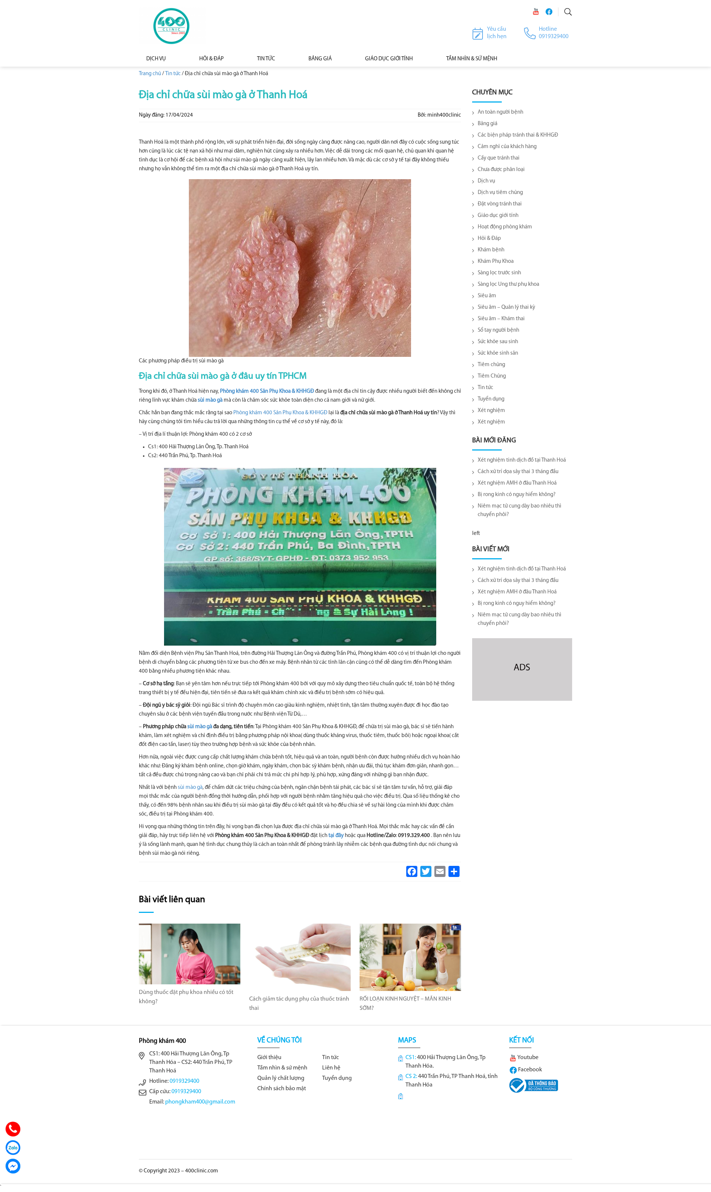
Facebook (529, 1070)
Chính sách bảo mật (281, 1089)
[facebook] (549, 11)
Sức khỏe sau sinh (498, 342)
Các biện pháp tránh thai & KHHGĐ (518, 135)
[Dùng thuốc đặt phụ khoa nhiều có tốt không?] (189, 954)
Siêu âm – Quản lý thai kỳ (506, 307)
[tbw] (533, 1085)
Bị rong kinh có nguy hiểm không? (516, 495)
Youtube (527, 1058)
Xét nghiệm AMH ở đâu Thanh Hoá (517, 483)
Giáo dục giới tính (389, 59)
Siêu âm (487, 296)
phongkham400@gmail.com (200, 1102)
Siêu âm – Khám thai (501, 319)
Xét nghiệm (491, 410)
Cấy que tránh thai (499, 158)
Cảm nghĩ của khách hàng (507, 147)
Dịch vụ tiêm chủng (500, 192)
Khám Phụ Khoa (496, 261)
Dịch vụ (156, 59)
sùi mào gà (210, 400)
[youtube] (536, 11)
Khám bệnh (491, 250)
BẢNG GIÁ (320, 59)
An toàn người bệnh (500, 112)
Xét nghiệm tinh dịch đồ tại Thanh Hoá (522, 460)
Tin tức (266, 59)
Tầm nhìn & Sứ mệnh (471, 59)
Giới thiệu (269, 1058)
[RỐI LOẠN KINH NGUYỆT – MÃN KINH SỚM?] (410, 957)
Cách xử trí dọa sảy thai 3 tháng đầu (518, 472)
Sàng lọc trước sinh (499, 273)
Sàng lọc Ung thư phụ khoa (508, 284)
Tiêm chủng (491, 365)
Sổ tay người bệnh (498, 330)
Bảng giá (487, 124)
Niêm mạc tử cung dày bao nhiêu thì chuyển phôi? (519, 510)
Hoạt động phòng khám (505, 227)
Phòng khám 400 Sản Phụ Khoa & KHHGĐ (267, 391)
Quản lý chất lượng (280, 1078)
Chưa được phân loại (501, 170)
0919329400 (184, 1081)
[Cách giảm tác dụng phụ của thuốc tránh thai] (300, 957)
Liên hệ (331, 1068)
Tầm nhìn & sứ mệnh (282, 1068)
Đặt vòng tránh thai (500, 204)
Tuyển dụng (491, 399)
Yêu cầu (496, 29)
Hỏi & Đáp (211, 59)
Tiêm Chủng (492, 376)
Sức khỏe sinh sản (498, 353)
